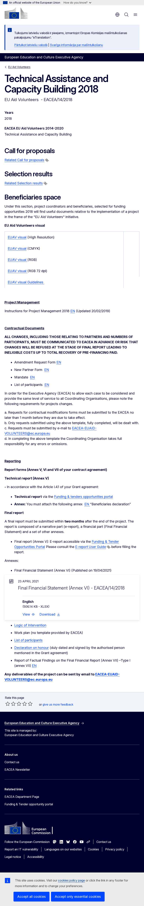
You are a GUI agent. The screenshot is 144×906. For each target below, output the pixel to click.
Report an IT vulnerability (21, 849)
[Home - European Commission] (15, 13)
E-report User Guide (90, 547)
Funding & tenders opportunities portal (83, 497)
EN (72, 311)
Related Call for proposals (24, 160)
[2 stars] (10, 703)
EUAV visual (17, 237)
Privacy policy (114, 849)
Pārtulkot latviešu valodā (30, 45)
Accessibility (35, 857)
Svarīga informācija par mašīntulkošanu (76, 45)
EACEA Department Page (21, 797)
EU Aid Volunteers (19, 66)
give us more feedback (58, 704)
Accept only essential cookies (78, 897)
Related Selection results (23, 183)
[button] (28, 614)
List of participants (28, 640)
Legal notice (12, 857)
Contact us (11, 762)
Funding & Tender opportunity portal (28, 804)
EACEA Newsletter (17, 769)
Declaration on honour (31, 648)
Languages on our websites (63, 849)
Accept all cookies (31, 897)
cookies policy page (71, 880)
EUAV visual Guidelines (26, 282)
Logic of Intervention (30, 625)
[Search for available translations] (47, 160)
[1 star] (7, 703)
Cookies (93, 849)
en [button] (117, 14)
